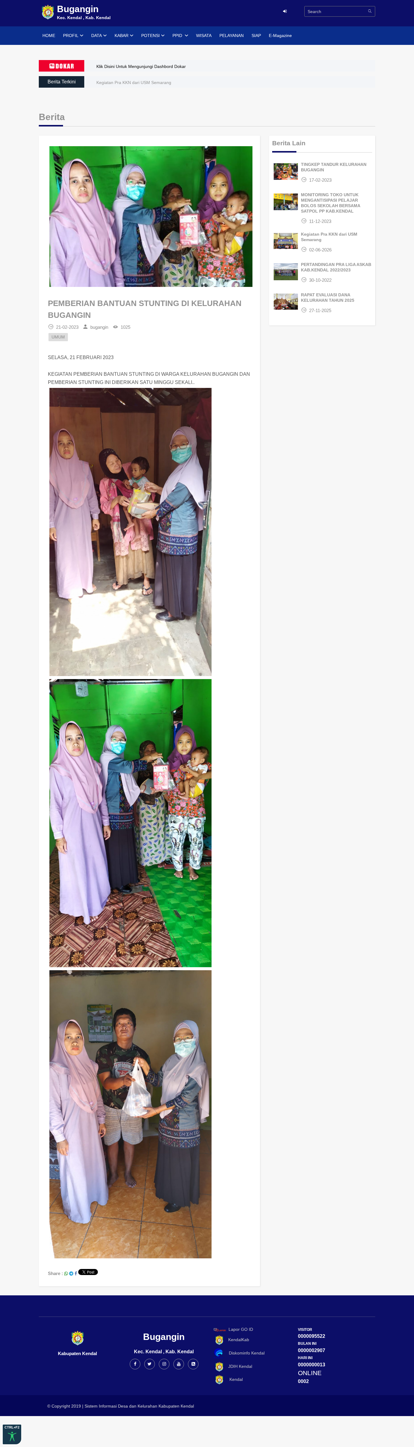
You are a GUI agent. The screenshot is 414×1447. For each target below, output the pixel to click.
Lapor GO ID (241, 1329)
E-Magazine (280, 35)
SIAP (256, 35)
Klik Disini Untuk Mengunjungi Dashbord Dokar (141, 66)
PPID (177, 35)
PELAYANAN (231, 35)
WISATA (204, 35)
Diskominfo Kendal (245, 1353)
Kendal (234, 1379)
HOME (48, 35)
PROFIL (70, 35)
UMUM (58, 337)
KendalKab (237, 1339)
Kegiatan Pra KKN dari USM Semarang (133, 82)
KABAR (122, 35)
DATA (96, 35)
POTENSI (150, 35)
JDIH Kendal (238, 1366)
